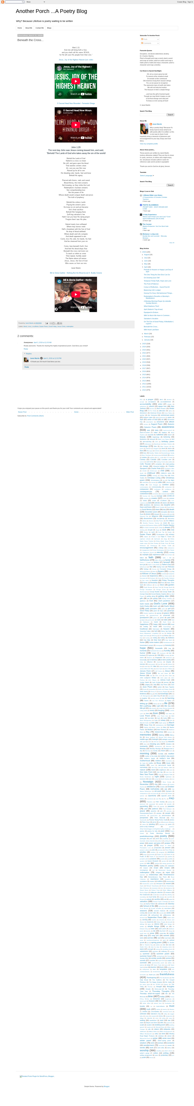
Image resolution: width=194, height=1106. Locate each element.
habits (159, 620)
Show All (171, 242)
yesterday (164, 1055)
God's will (156, 606)
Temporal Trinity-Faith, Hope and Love (157, 281)
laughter (144, 698)
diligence (155, 516)
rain (148, 863)
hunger (154, 653)
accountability (145, 404)
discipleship (160, 518)
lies (161, 703)
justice (160, 687)
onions (163, 793)
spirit (164, 940)
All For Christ (152, 411)
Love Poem (145, 716)
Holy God (157, 640)
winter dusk (166, 1038)
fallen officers (159, 560)
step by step (155, 947)
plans (144, 824)
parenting (144, 806)
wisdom (143, 1043)
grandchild (166, 615)
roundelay (143, 897)
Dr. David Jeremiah (149, 527)
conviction (155, 493)
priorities (143, 852)
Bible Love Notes (163, 439)
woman (160, 1043)
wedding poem (160, 1025)
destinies (164, 514)
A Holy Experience (150, 215)
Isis (141, 666)
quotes (164, 861)
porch (157, 838)
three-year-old (159, 989)
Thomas (150, 986)
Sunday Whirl (144, 958)
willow (156, 1033)
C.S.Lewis (169, 457)
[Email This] (51, 323)
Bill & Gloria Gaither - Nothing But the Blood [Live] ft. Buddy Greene (76, 273)
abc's (161, 399)
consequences (146, 491)
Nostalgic (148, 781)
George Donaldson (146, 589)
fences (154, 569)
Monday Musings (155, 748)
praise (167, 843)
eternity (160, 552)
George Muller (167, 592)
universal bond (167, 1011)
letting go (144, 703)
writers (155, 1053)
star (164, 945)
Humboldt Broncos (155, 650)
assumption (149, 422)
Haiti (173, 620)
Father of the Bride (153, 564)
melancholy (159, 732)
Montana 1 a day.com (150, 234)
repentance (154, 879)
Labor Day (156, 696)
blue (141, 451)
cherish (144, 471)
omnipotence (144, 793)
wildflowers (143, 1031)
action (160, 404)
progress (161, 852)
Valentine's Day (156, 1014)
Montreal (147, 750)
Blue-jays (149, 450)
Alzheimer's (143, 413)
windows (161, 1036)
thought (159, 987)
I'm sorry (166, 655)
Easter (170, 532)
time (150, 996)
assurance (160, 422)
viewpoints (169, 1016)
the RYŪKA (156, 984)
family (167, 560)
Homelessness (167, 642)
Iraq (164, 664)
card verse (149, 462)
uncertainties (155, 1011)
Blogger (106, 1086)
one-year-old (154, 793)
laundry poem (155, 698)
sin (167, 926)
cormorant (164, 493)
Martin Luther (156, 727)
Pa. (165, 799)
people (167, 813)
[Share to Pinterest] (61, 323)
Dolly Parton (159, 521)
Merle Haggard (150, 737)
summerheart (161, 956)
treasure (152, 1001)
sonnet (166, 935)
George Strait (144, 594)
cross (29, 326)
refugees (158, 872)
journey (166, 682)
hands (156, 622)
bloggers (156, 448)
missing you (155, 744)
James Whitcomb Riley (147, 668)
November (144, 784)
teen (154, 969)
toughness (168, 999)
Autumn (171, 424)
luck (158, 718)
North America (165, 779)
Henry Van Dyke (166, 631)
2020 (144, 359)
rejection (142, 875)
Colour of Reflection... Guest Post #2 (157, 287)
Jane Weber (168, 668)
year (156, 1055)
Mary (164, 727)
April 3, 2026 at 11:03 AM (42, 342)
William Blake (153, 1031)
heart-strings (167, 626)
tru (151, 1006)
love (155, 713)
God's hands (144, 604)
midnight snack (167, 739)
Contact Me (40, 28)
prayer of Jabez (165, 845)
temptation (163, 969)
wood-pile (162, 1045)
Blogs (49, 28)
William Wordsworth (146, 1033)
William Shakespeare (165, 1031)
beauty (143, 437)
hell (155, 631)
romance (168, 892)
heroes (169, 633)
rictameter (155, 888)
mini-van (156, 741)
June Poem (147, 687)
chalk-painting (169, 464)
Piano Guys (146, 822)
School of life (148, 906)
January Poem (145, 671)
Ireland (170, 664)
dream (167, 527)
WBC (162, 1022)
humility (167, 651)
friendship (153, 583)
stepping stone (167, 947)
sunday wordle (156, 958)
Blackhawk (157, 444)
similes (142, 926)
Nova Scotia (167, 782)
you (173, 1055)
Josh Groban (156, 682)
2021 (144, 356)
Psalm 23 (143, 856)
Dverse (146, 532)
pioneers (166, 822)
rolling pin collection (156, 892)
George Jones (161, 589)
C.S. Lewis (160, 457)
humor (142, 653)
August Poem (157, 424)
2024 (144, 347)
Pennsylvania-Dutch (146, 813)
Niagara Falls (168, 774)
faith (151, 557)
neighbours (162, 770)
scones (170, 906)
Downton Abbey (153, 525)
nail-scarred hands (164, 765)
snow (152, 933)
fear (151, 567)
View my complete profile (149, 144)
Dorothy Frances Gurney (151, 523)
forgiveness (154, 576)
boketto (157, 450)
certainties (158, 464)
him (161, 635)
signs (149, 924)
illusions (149, 657)
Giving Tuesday (167, 598)
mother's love (165, 758)
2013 (144, 381)
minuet (163, 741)
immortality (143, 660)
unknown (143, 1014)
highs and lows (144, 635)
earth (153, 532)
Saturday (171, 904)
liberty (155, 703)
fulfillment (149, 585)
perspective (144, 818)
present (167, 848)
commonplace (144, 487)
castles (170, 462)
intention (142, 664)
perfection (143, 815)
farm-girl (142, 564)
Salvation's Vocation (151, 319)
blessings (144, 446)
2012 (144, 384)
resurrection (170, 881)
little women (152, 708)
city (164, 480)
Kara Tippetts (169, 687)
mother (171, 754)
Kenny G (153, 691)
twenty (165, 1009)
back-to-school (145, 432)
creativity (146, 498)
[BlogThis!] (53, 323)
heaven (166, 629)
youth (144, 1057)
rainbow (157, 863)
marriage (170, 725)
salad (170, 899)
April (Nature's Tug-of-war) (153, 309)
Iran (159, 664)
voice (156, 1018)
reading (162, 866)
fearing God (160, 567)
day (164, 509)
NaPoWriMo (144, 767)
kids (171, 691)
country (171, 493)
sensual (142, 917)
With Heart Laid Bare (151, 330)
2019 (144, 362)
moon (163, 751)
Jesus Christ (61, 326)
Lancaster (171, 696)
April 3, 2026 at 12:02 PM (52, 358)
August (147, 255)
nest (170, 770)
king (151, 693)
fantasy (156, 562)
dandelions (147, 505)
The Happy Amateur (155, 982)
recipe (156, 868)
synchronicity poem (158, 963)
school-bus (162, 906)
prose (145, 854)
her (163, 633)
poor (150, 838)
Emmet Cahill (166, 545)
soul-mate (168, 938)
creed (164, 498)
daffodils (157, 503)
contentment (144, 494)
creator (154, 498)
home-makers (154, 642)
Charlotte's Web (169, 468)
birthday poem (168, 441)
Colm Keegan (153, 485)
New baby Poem (146, 772)
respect (152, 881)
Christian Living (154, 478)
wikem (156, 1029)
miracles (171, 742)
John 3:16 (158, 675)
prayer (150, 845)
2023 (144, 350)
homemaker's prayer (146, 645)
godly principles (151, 609)
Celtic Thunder (145, 464)
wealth (142, 1025)
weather (149, 1025)
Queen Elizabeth (153, 861)
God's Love (160, 603)
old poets (157, 791)
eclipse (146, 536)
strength (150, 949)
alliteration (162, 411)
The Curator (147, 224)
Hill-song (154, 635)
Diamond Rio (144, 516)
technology (170, 967)
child (162, 471)
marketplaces (160, 725)
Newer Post (22, 412)
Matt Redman (161, 729)
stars (170, 945)
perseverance (166, 815)
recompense (144, 870)
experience (157, 555)
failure (142, 557)
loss (147, 713)
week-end (150, 1027)
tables (170, 963)
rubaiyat (161, 897)
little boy (167, 706)
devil (170, 514)
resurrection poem (147, 883)
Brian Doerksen (146, 455)
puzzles (162, 859)
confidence (168, 489)
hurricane (163, 653)
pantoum (142, 804)
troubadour (168, 1003)
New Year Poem (147, 774)
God (151, 601)
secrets (161, 913)
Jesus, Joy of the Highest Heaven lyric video (76, 60)
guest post (151, 620)
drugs (157, 530)
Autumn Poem (150, 427)
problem (153, 852)
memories (145, 734)
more (170, 750)
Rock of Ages (144, 892)
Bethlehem (143, 439)
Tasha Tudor (158, 965)
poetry (163, 836)
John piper (163, 678)
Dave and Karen (146, 507)
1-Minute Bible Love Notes (152, 195)
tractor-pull (143, 1001)
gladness (143, 601)
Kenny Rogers (162, 691)
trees (160, 1001)
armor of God (152, 419)
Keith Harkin (144, 691)
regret (168, 872)
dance (172, 503)
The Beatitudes (164, 977)
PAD (171, 798)
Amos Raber (168, 413)
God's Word (169, 606)
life (165, 703)
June (146, 261)
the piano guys (145, 984)
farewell (166, 562)
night (157, 777)
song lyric (155, 935)
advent (151, 406)
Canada (153, 459)
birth (156, 441)
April (146, 267)
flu (169, 571)
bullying (152, 457)
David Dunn (170, 507)
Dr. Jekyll (159, 527)
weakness (169, 1022)
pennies (169, 811)
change (145, 466)
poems (142, 831)
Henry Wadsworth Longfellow (149, 633)
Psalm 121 (160, 854)
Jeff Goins (158, 671)
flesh (154, 571)
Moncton (168, 746)
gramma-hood (154, 615)
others (142, 799)
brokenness (157, 455)
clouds (153, 482)
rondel (155, 894)
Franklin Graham (169, 578)
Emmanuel (154, 545)
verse (147, 1016)
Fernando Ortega (165, 569)
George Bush (168, 587)
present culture (144, 850)
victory (160, 1016)
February (147, 337)
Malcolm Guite (144, 723)
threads (148, 989)
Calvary (142, 459)
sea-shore (167, 908)
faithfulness (144, 560)
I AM (158, 655)
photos (172, 820)
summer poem (163, 954)
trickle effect (146, 1003)
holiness (171, 638)
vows (170, 1018)
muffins (151, 763)
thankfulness (167, 974)
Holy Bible (147, 640)
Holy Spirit (168, 640)
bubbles (144, 457)
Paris (155, 806)
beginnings (156, 437)
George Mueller (155, 592)
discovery (171, 518)
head (172, 624)
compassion (144, 489)
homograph (159, 645)
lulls (171, 720)
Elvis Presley (154, 543)
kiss (156, 693)
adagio (169, 404)
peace (142, 811)
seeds (168, 913)
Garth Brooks (148, 587)
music (168, 763)
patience (155, 809)
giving (155, 598)
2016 (144, 371)
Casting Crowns (161, 462)
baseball (150, 435)
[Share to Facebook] (58, 323)
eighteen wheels (145, 539)
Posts (145, 39)
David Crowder (160, 507)
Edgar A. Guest (166, 536)
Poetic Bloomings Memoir (160, 833)
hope (143, 648)
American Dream (155, 413)
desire (148, 514)
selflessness (167, 915)
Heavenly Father (145, 631)
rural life (169, 897)
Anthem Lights (148, 417)
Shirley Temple (160, 922)
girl (148, 598)
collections (169, 482)
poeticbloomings (146, 836)
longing (161, 710)
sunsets (142, 960)
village (142, 1018)
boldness (164, 450)
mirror (145, 744)
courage (159, 496)
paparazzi (152, 804)
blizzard (148, 448)
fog (173, 571)
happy (155, 624)
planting (152, 824)
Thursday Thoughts (160, 991)
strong (158, 949)
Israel (146, 666)
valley (165, 1014)
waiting (142, 1020)
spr (148, 942)
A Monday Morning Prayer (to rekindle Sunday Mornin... (157, 302)
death (171, 509)
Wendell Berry (160, 1027)
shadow (161, 920)
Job (151, 675)
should (170, 922)
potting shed (168, 841)
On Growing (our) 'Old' (152, 278)
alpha (170, 411)
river (161, 888)
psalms (170, 856)
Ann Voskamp (152, 415)
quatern (142, 861)
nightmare (168, 776)
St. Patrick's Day (147, 945)
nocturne (143, 779)
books (172, 451)
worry (169, 1047)
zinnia (151, 1057)
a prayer (149, 399)
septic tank (170, 917)
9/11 (141, 399)
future (162, 585)
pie (160, 822)
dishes (144, 521)
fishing (142, 571)
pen (161, 811)
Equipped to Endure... (151, 312)
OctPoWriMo (154, 789)
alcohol (152, 408)
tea (146, 967)
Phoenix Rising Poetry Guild (158, 820)
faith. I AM (167, 557)
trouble (142, 1006)
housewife (159, 648)
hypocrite (151, 655)
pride (153, 850)
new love (169, 772)
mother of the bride (151, 756)
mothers (158, 761)
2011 (144, 387)
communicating (156, 487)
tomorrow (156, 999)
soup (141, 940)
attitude (171, 422)
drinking (142, 530)
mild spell (143, 741)
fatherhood (143, 567)
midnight (155, 739)
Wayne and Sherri (152, 1022)
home (142, 642)
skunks (148, 931)
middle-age (144, 739)
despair (156, 514)
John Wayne (152, 680)
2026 (144, 252)
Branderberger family (167, 453)
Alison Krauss (161, 408)
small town (143, 933)
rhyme (142, 886)
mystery (142, 765)
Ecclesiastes (161, 534)
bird (173, 439)
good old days (158, 611)
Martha (146, 727)
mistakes (169, 744)
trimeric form (158, 1003)
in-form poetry (166, 660)
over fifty (158, 799)
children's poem (166, 473)
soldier (171, 933)
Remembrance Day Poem (157, 877)
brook (165, 455)
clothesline (145, 482)
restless (160, 881)
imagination (158, 657)
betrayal (152, 439)
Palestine (150, 802)
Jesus (167, 671)
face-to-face (168, 554)
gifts (141, 598)
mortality (160, 754)
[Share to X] (56, 323)
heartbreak (144, 629)
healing (145, 626)
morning (144, 753)
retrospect (159, 883)
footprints (171, 573)
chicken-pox (153, 471)
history (166, 635)
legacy (169, 700)
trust (171, 1006)
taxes (166, 965)
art (162, 419)
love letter (169, 713)
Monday (143, 749)
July (145, 258)
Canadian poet (166, 459)
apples (170, 417)
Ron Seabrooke (145, 894)
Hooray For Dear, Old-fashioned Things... (158, 293)
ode (165, 789)
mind (149, 741)
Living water (143, 710)
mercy (161, 735)
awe (148, 430)
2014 (144, 378)
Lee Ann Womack (158, 700)
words (142, 1047)
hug (170, 648)
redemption (69, 326)
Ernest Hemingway (158, 550)
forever (144, 576)
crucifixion (35, 326)
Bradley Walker (154, 453)
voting (163, 1018)
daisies (165, 503)
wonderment (148, 1045)
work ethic (160, 1047)
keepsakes (152, 689)
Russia (142, 899)
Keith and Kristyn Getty (165, 689)
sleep (170, 931)
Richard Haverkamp (152, 886)
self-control (143, 915)
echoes (171, 534)
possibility (165, 838)
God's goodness (164, 601)
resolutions (143, 881)
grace (166, 613)
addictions (143, 406)
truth (148, 1009)
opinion (142, 795)
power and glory (155, 843)
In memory (153, 660)
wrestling (159, 1051)
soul (159, 938)
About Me (28, 28)
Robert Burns (144, 890)
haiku (166, 620)
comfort (165, 485)
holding (155, 638)
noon (150, 779)
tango (148, 965)
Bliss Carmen (164, 446)
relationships (153, 875)
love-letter (151, 718)
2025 (144, 344)
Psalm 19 (169, 854)
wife (149, 1029)
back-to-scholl (167, 430)
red (153, 870)
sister (152, 929)
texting (166, 971)
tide (166, 993)
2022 (144, 353)
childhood (151, 473)
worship (144, 1050)
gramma (142, 615)
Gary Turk (158, 587)
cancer (142, 462)
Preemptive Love (145, 847)
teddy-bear (146, 969)
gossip (159, 613)
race (170, 861)
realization (171, 866)
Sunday (169, 956)
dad (149, 503)
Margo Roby (148, 725)
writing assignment (146, 1055)
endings (161, 548)
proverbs (152, 854)
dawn (157, 509)
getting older (163, 596)
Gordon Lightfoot (148, 613)
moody (155, 750)
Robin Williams (167, 890)
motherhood (145, 761)
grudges (142, 620)
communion (168, 487)
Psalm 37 (153, 856)
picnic (154, 822)
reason (145, 868)
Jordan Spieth (144, 682)
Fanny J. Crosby (145, 562)
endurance (171, 548)
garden (171, 585)
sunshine (152, 960)
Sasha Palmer (150, 904)
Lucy (165, 718)
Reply (26, 349)
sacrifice (157, 899)
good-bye (170, 611)
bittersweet (148, 444)
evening (171, 552)
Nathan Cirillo (168, 767)
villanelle (149, 1018)
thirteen (166, 984)
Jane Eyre (159, 668)
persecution (154, 815)
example (145, 555)
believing (167, 437)
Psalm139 (161, 856)
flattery (148, 571)
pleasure (162, 824)
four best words (167, 576)
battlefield (159, 435)
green (162, 617)
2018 (144, 365)
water (141, 1022)
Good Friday (52, 326)
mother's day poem (167, 756)
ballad (155, 432)
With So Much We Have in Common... (157, 315)
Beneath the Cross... (151, 327)
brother (172, 455)
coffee (160, 482)
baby (156, 430)
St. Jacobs (170, 942)
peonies (159, 813)
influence (150, 662)
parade (169, 804)
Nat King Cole (156, 767)
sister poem (162, 928)
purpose (153, 859)
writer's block (168, 1051)
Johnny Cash (165, 680)
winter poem (145, 1040)
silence (156, 924)
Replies (29, 354)
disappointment (168, 516)
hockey (147, 638)
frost (162, 582)
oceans (162, 787)
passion (171, 806)
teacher (153, 967)
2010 (144, 390)
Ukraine (172, 1009)
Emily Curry (164, 543)
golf (169, 609)
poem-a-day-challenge (147, 826)
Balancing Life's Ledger (152, 290)
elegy (165, 539)
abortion (169, 399)
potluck (159, 841)
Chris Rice (163, 475)
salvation (143, 901)
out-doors (150, 799)
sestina (154, 920)
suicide (172, 951)
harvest (164, 624)
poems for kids (152, 831)
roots (160, 894)
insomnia (159, 662)
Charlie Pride (156, 468)
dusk (164, 530)
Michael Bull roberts (165, 737)
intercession (151, 664)
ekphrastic (157, 539)
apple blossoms (160, 417)
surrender (143, 963)
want (161, 1020)
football (164, 573)
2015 (144, 374)
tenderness (156, 971)
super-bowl (161, 960)
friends (145, 582)
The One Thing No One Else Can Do (157, 275)
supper (169, 960)
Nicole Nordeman (145, 776)
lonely (152, 710)
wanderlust (153, 1020)
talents (142, 965)
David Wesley (147, 509)
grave (155, 617)
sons (141, 938)
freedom (155, 580)
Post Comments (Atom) (35, 416)
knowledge (164, 694)
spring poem (156, 942)
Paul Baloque (167, 809)
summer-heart (146, 956)
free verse (145, 580)
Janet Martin (34, 358)
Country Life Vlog (148, 496)
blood (25, 326)
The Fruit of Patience (151, 284)
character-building (159, 466)
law (163, 698)
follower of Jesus (149, 573)
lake (164, 696)
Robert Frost (155, 890)
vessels (153, 1016)
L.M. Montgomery (145, 696)
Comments (147, 43)
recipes (167, 868)
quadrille (169, 859)
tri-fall (167, 1001)
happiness (144, 624)
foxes (159, 578)
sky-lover (163, 931)
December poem (151, 512)
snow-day (163, 933)
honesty (168, 645)
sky (154, 931)
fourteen (152, 578)
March (146, 334)
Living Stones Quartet (165, 708)
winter (155, 1038)
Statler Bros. (144, 947)
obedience (151, 787)
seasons (143, 911)
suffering (164, 951)
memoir (169, 732)
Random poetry (146, 866)
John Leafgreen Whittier (148, 678)
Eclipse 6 (154, 536)
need (153, 770)
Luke (156, 720)
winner (169, 1036)
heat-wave (156, 629)
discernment (148, 518)
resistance (168, 879)
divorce (151, 521)
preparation (157, 847)
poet (162, 831)
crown (154, 500)
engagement (146, 550)
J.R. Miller (153, 666)
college (142, 485)
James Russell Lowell (165, 666)
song (145, 935)
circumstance (155, 480)
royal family (152, 897)
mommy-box (158, 746)
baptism (164, 432)
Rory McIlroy (168, 894)
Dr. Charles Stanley (167, 525)
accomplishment (165, 402)
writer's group (144, 1053)
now (156, 784)
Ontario (170, 793)
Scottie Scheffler (156, 908)
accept (142, 402)
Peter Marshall (160, 818)
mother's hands (149, 758)
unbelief (144, 1011)
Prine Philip (168, 850)
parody (162, 806)
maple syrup (162, 723)
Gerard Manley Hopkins (158, 594)
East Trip (161, 532)
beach (170, 435)
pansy (170, 802)
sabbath (149, 899)
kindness (143, 694)
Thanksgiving (151, 978)
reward (168, 883)
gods (163, 608)
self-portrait (155, 915)
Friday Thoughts (168, 580)
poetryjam (143, 838)
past (145, 809)
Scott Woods (144, 908)
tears (162, 967)
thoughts (170, 986)
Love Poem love (162, 716)
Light (158, 706)
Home (20, 28)
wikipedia (167, 1029)
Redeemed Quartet (165, 870)
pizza (172, 822)
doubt (165, 523)
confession (157, 489)
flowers (161, 571)
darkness (157, 505)
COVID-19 (170, 496)
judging (147, 684)
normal (156, 779)
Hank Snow (167, 622)
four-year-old (144, 578)
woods (169, 1045)
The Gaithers (157, 980)
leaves (146, 700)
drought (150, 530)
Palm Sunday (160, 802)
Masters (150, 730)
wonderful (170, 1043)
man (153, 723)
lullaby (163, 720)
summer (146, 954)
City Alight (171, 480)
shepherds (150, 922)
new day (160, 772)
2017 (144, 368)
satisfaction (161, 904)
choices (143, 475)
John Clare (168, 675)
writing (166, 1053)
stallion (158, 945)
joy (173, 682)
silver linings (168, 924)
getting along (151, 596)
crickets (171, 498)
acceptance (152, 402)
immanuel (169, 657)
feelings (146, 569)
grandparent (144, 618)
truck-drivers (160, 1006)
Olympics (169, 791)
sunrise (168, 958)
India (141, 662)
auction (146, 424)
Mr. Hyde (143, 763)
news (160, 774)
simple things (153, 926)
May (146, 264)
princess (160, 850)
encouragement (146, 548)
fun (156, 585)
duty (172, 530)
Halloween (146, 622)
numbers (164, 784)
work (151, 1048)
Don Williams (170, 521)
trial (173, 1001)
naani (152, 765)
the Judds (168, 982)
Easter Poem (43, 326)
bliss (155, 446)
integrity (168, 662)
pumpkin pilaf (144, 859)
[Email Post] (46, 323)
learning (170, 698)
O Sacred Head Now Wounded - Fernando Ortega (76, 103)
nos (173, 779)
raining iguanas (167, 863)
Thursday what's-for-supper (150, 994)
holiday (162, 638)
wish (152, 1043)
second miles (152, 913)
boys (144, 453)
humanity (143, 651)
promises (171, 852)
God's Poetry (144, 606)
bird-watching (147, 441)
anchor (142, 415)
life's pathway (145, 706)
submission (144, 951)
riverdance (169, 888)
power (142, 843)
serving (145, 920)
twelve (158, 1009)
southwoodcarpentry (153, 940)
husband (142, 655)
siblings (142, 924)
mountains (168, 761)
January (147, 340)
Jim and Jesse (163, 673)
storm (142, 949)
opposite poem (166, 795)
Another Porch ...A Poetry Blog (51, 11)
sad (165, 899)
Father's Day (166, 564)
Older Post (130, 412)
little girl (142, 708)
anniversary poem (167, 415)
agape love (162, 406)
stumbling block (167, 949)
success (155, 951)
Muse (159, 763)
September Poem (155, 917)
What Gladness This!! (151, 306)
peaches (153, 811)
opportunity (152, 796)
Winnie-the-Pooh (145, 1038)
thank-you (152, 974)
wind (163, 1034)
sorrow (150, 938)
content (165, 492)
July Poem (163, 684)
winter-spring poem (164, 1040)
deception (164, 512)
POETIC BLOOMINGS (150, 205)
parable (161, 804)
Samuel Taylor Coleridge (160, 901)
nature (142, 770)
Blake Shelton (167, 444)
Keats (144, 689)
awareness (168, 426)
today (162, 996)
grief (169, 618)
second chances (159, 911)
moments (144, 746)
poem (170, 824)
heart (155, 626)
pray (141, 845)
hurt (170, 653)
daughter (167, 505)
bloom (170, 448)
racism (142, 863)
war (169, 1020)
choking (154, 475)
